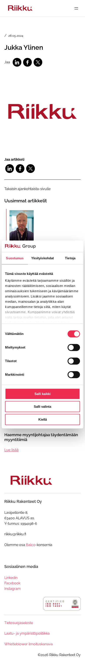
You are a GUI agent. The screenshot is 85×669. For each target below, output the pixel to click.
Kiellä (42, 419)
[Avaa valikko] (76, 8)
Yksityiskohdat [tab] (42, 258)
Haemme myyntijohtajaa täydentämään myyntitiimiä (41, 437)
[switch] (74, 347)
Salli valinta (42, 406)
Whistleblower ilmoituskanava (28, 644)
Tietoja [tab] (70, 258)
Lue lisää (11, 450)
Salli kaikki (42, 394)
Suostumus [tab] (15, 258)
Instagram (12, 589)
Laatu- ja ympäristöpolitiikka (27, 633)
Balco (30, 545)
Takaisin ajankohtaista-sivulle (27, 189)
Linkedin (10, 578)
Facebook (12, 583)
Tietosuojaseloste (18, 623)
